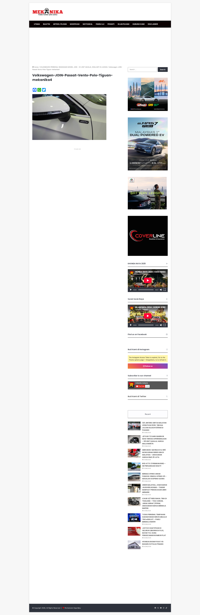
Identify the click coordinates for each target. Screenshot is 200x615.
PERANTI (111, 24)
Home (36, 67)
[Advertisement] (100, 46)
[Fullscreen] (165, 290)
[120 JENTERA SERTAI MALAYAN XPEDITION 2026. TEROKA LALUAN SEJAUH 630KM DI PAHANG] (134, 426)
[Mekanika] (47, 12)
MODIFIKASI (75, 24)
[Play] (131, 290)
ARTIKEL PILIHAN (60, 24)
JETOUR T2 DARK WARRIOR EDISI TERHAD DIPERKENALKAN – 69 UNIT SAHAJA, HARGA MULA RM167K (154, 440)
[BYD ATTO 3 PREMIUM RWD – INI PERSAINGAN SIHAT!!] (134, 466)
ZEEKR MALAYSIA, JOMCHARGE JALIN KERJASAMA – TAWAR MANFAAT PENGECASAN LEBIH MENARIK (154, 488)
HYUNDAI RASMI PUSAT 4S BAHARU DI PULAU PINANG (152, 542)
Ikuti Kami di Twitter (137, 396)
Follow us (149, 366)
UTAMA (37, 24)
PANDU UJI (100, 24)
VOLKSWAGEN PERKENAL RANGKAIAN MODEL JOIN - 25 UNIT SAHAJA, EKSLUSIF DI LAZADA (73, 67)
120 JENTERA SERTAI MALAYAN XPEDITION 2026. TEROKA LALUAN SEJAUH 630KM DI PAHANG (154, 426)
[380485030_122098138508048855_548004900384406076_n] (148, 255)
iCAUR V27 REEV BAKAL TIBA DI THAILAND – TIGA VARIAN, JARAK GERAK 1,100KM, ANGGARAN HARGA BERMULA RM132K (154, 503)
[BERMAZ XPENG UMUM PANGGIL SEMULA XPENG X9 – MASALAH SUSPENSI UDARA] (134, 477)
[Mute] (161, 290)
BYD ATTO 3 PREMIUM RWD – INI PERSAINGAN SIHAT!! (154, 464)
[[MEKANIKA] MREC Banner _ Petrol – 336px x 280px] (148, 110)
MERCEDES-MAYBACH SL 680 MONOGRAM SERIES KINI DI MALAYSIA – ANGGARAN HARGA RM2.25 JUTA (154, 453)
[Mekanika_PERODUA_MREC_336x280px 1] (147, 209)
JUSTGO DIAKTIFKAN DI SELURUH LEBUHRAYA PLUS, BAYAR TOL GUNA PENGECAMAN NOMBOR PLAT (154, 532)
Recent (148, 414)
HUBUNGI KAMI (139, 24)
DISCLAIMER (153, 24)
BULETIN (46, 24)
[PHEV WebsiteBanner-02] (148, 170)
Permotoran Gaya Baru (73, 608)
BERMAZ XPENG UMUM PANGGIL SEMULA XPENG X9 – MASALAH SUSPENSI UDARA (154, 476)
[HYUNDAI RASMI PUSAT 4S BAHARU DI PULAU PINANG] (134, 544)
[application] (148, 280)
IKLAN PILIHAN (123, 24)
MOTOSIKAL (88, 24)
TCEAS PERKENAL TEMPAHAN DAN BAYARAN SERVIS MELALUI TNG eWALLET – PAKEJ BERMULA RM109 (154, 518)
